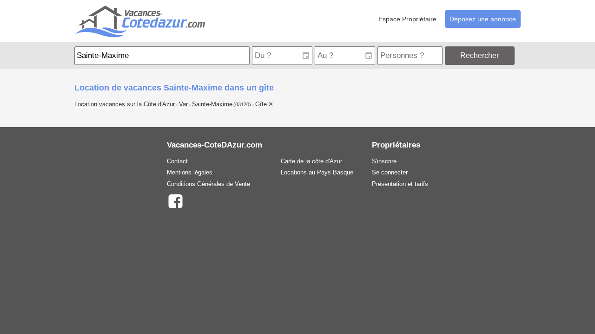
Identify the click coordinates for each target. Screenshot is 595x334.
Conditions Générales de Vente (208, 183)
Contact (177, 161)
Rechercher (479, 55)
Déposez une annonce (483, 19)
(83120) (242, 104)
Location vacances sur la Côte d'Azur (124, 104)
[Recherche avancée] (518, 55)
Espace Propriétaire (407, 19)
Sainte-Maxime (212, 104)
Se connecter (390, 172)
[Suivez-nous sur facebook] (175, 200)
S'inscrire (384, 161)
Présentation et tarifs (400, 183)
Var (183, 104)
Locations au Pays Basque (317, 172)
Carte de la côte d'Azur (311, 161)
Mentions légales (189, 172)
